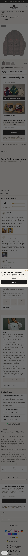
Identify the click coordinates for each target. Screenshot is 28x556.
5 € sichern (14, 282)
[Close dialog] (26, 270)
